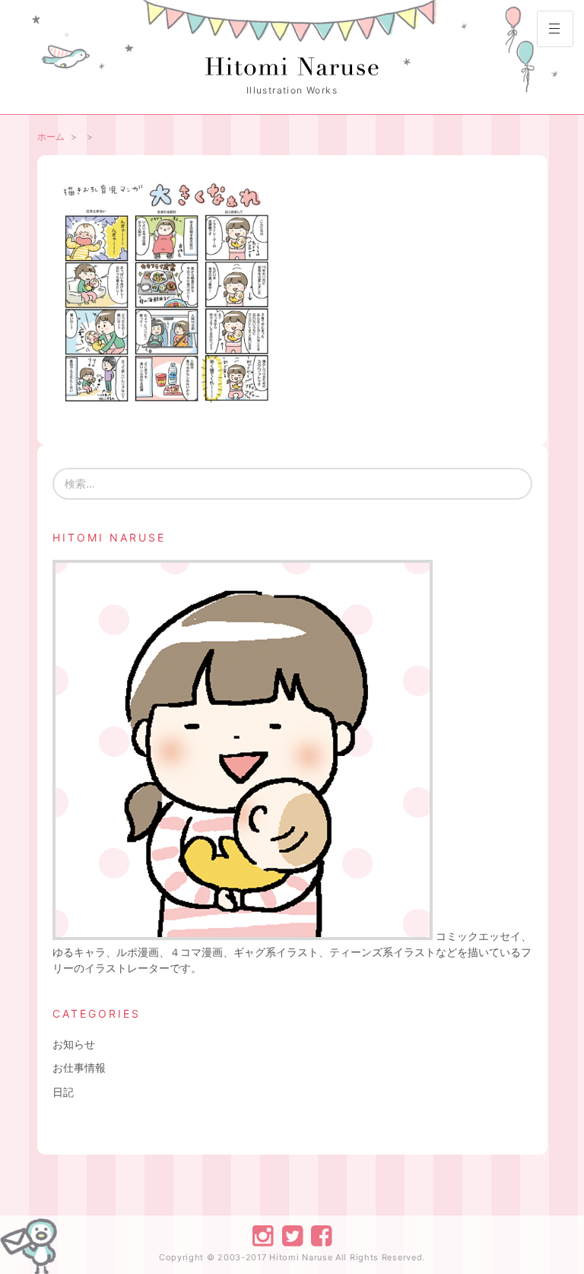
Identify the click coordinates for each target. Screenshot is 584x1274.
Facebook (320, 1235)
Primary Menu (555, 29)
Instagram (262, 1235)
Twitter (291, 1235)
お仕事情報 (79, 1067)
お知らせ (73, 1043)
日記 (63, 1091)
